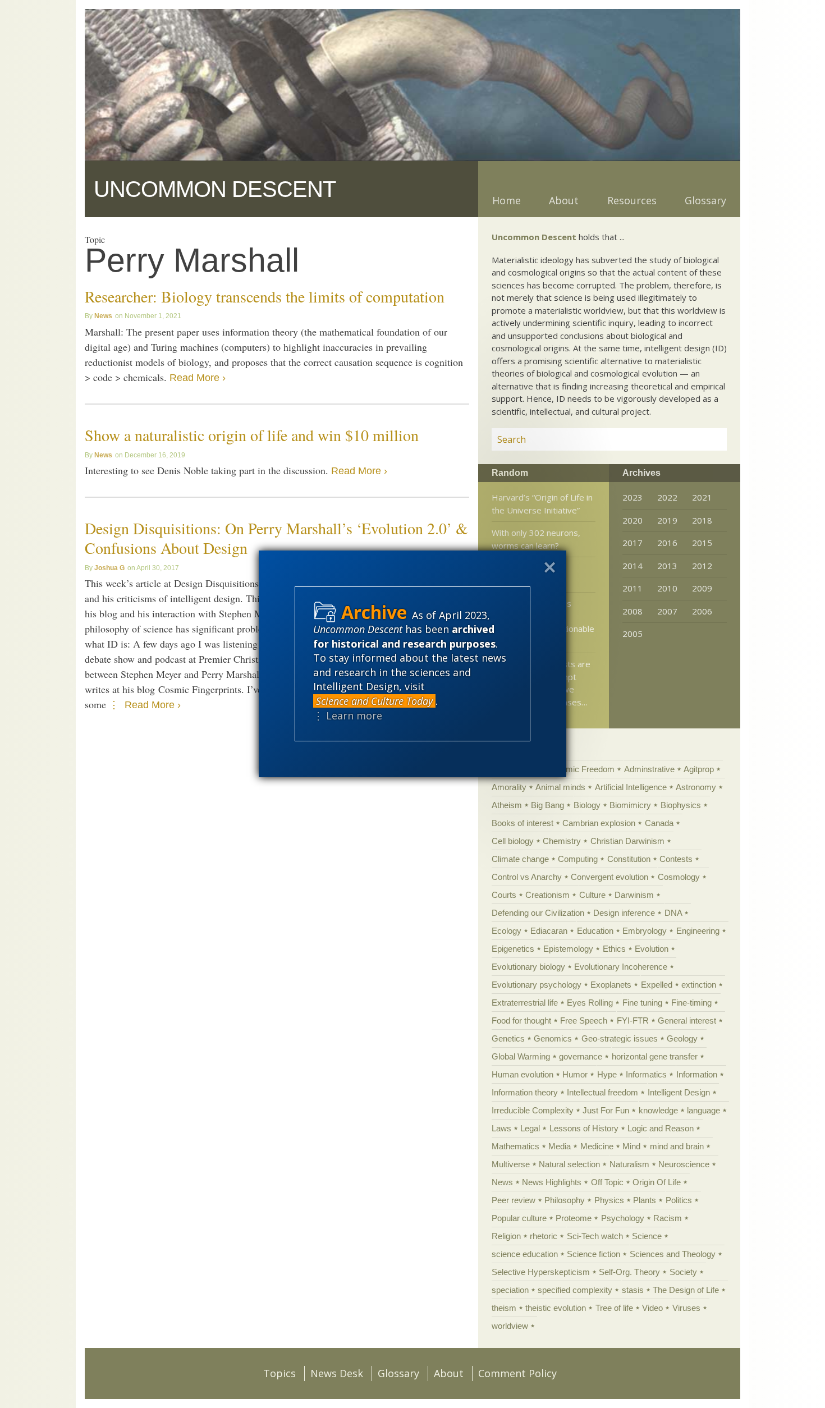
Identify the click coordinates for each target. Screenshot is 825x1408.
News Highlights (551, 1182)
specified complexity (575, 1290)
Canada (659, 823)
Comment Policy (517, 1373)
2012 (702, 565)
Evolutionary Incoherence (620, 966)
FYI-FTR (633, 1020)
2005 (632, 633)
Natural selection (569, 1164)
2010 (667, 588)
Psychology (622, 1218)
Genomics (553, 1038)
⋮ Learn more (347, 715)
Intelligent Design (679, 1092)
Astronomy (696, 787)
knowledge (658, 1110)
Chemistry (562, 841)
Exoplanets (610, 984)
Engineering (697, 930)
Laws (501, 1128)
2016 (667, 542)
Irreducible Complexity (533, 1110)
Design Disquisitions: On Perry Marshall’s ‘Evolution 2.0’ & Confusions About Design (276, 537)
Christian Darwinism (627, 841)
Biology (587, 805)
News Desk (336, 1373)
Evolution (651, 948)
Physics (609, 1200)
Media (559, 1146)
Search (705, 439)
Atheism (507, 805)
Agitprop (699, 769)
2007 (667, 611)
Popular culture (519, 1218)
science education (525, 1254)
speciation (510, 1290)
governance (580, 1056)
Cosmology (679, 877)
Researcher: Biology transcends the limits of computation (264, 296)
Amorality (509, 787)
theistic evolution (555, 1308)
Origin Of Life (656, 1182)
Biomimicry (630, 805)
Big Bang (547, 805)
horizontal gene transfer (655, 1056)
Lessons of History (583, 1128)
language (703, 1110)
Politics (679, 1200)
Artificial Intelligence (631, 787)
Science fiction (593, 1254)
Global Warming (521, 1056)
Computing (578, 859)
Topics (279, 1373)
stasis (633, 1290)
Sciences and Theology (673, 1254)
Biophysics (681, 805)
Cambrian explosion (598, 823)
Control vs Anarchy (527, 877)
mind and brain (677, 1146)
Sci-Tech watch (595, 1236)
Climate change (520, 859)
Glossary (705, 200)
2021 (702, 497)
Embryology (644, 930)
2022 (667, 497)
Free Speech (583, 1020)
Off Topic (607, 1182)
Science (647, 1236)
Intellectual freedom (602, 1092)
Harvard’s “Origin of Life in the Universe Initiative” (542, 504)
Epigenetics (513, 948)
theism (504, 1308)
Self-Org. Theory (629, 1272)
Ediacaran (548, 930)
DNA (673, 913)
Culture (592, 895)
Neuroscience (683, 1164)
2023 (632, 497)
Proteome (574, 1218)
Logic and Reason (660, 1128)
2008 (632, 611)
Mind (631, 1146)
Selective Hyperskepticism (541, 1272)
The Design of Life (686, 1290)
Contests (676, 859)
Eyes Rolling (590, 1002)
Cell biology (513, 841)
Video (652, 1308)
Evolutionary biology (528, 966)
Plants (644, 1200)
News (103, 316)
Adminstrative (649, 769)
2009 (702, 588)
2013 (667, 565)
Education (595, 930)
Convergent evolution (609, 877)
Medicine (596, 1146)
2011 (632, 588)
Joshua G (109, 568)
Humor (575, 1074)
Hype (607, 1074)
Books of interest (522, 823)
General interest (687, 1020)
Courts (504, 895)
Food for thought (521, 1020)
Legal (530, 1128)
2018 (702, 520)
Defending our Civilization (538, 913)
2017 (632, 542)
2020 (632, 520)
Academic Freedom (578, 769)
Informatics (646, 1074)
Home (506, 200)
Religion (506, 1236)
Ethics (614, 948)
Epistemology (568, 948)
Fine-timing (691, 1002)
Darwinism (634, 895)
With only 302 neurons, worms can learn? (536, 539)
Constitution (628, 859)
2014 (632, 565)
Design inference (624, 913)
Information (696, 1074)
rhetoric (543, 1236)
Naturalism (629, 1164)
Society (683, 1272)
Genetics (508, 1038)
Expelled (656, 984)
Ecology (506, 930)
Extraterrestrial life (525, 1002)
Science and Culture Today (374, 701)
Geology (682, 1038)
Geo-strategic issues (619, 1038)
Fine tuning (642, 1002)
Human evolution (522, 1074)
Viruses (686, 1308)
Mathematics (515, 1146)
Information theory (525, 1092)
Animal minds (560, 787)
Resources (632, 200)
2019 (667, 520)
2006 (702, 611)
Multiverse (511, 1164)
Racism (667, 1218)
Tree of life (614, 1308)
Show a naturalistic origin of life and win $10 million (252, 435)
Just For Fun (606, 1110)
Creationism (547, 895)
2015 (702, 542)
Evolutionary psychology (536, 984)
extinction (698, 984)
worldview (510, 1326)
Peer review (513, 1200)
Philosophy (564, 1200)
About (564, 200)
